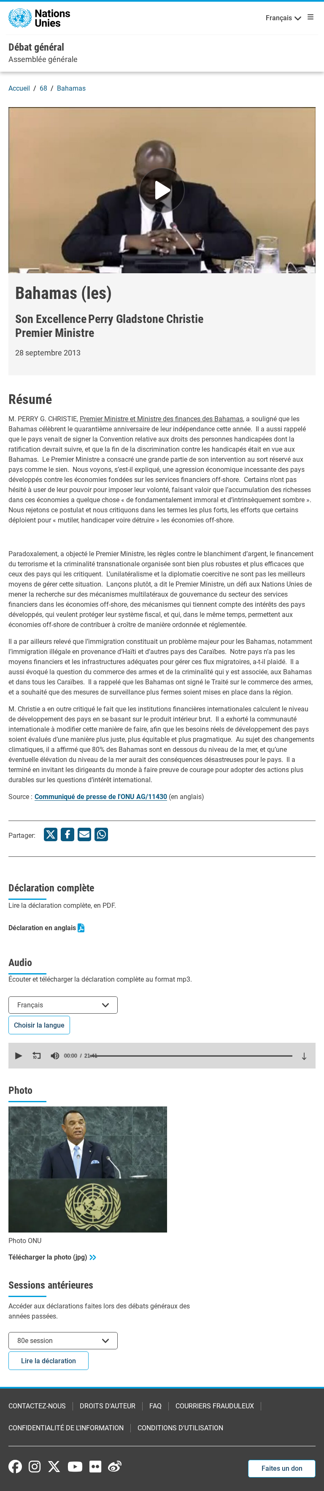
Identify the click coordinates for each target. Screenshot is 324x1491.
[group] (55, 1056)
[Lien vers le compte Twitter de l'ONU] (54, 1467)
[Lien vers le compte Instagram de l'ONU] (34, 1466)
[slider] (191, 1055)
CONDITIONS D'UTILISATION (180, 1428)
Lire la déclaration (48, 1361)
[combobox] (63, 1005)
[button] (17, 1056)
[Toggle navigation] (309, 16)
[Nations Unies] (39, 17)
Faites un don (282, 1468)
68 (43, 88)
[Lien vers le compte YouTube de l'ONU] (75, 1466)
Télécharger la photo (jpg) (47, 1257)
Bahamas (71, 88)
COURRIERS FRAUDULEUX (215, 1406)
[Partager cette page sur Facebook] (67, 834)
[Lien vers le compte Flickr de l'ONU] (95, 1466)
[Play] (162, 190)
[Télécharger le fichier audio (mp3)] (304, 1056)
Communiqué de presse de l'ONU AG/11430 (101, 797)
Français (279, 18)
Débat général (36, 47)
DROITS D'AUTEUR (107, 1406)
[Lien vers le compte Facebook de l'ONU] (15, 1466)
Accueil (19, 88)
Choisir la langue (39, 1025)
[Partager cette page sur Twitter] (50, 834)
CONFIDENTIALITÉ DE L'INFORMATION (66, 1428)
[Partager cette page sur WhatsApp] (101, 834)
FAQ (155, 1406)
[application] (162, 1055)
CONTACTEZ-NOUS (37, 1406)
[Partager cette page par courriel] (84, 834)
